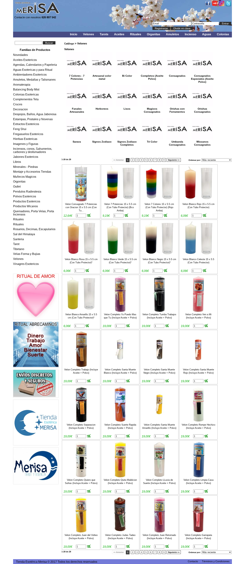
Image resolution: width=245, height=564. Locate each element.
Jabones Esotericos (25, 156)
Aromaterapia (21, 84)
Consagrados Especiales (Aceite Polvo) (202, 79)
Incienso (190, 34)
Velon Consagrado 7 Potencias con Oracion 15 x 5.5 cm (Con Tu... (81, 207)
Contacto (193, 561)
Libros (17, 161)
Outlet (17, 186)
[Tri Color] (152, 138)
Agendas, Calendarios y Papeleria (35, 64)
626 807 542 (49, 17)
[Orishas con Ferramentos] (177, 105)
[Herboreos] (102, 105)
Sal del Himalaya (24, 234)
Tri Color (152, 141)
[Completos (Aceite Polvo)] (152, 72)
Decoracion (20, 109)
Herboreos (102, 108)
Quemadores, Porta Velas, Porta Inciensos (33, 213)
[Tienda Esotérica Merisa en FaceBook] (207, 5)
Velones (88, 34)
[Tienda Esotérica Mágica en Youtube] (214, 4)
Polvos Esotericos (24, 196)
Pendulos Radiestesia (27, 191)
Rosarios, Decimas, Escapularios (34, 229)
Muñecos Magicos (24, 176)
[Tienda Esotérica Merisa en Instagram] (221, 5)
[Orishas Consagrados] (202, 105)
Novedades (20, 54)
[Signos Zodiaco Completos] (127, 138)
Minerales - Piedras (25, 166)
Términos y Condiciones (215, 561)
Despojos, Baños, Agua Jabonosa (34, 114)
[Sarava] (77, 138)
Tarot (16, 244)
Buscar (49, 42)
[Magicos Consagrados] (152, 105)
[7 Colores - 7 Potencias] (77, 72)
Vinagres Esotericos (26, 263)
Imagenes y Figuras (25, 143)
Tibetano (18, 249)
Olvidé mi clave (181, 28)
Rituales (135, 34)
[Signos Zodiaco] (102, 138)
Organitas (153, 34)
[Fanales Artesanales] (77, 105)
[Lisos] (127, 105)
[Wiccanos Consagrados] (202, 138)
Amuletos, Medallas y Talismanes (34, 79)
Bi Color (127, 76)
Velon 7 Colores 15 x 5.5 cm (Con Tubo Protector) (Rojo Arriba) (159, 207)
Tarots (104, 34)
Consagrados (177, 76)
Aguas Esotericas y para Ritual (32, 69)
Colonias (223, 34)
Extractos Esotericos (26, 124)
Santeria (18, 239)
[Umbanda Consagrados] (177, 138)
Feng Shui (19, 129)
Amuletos (172, 34)
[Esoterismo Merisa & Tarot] (35, 465)
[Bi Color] (127, 72)
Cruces (17, 104)
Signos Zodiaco (102, 141)
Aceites (119, 34)
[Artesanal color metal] (102, 72)
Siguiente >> (174, 160)
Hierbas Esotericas (25, 138)
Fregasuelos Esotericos (28, 134)
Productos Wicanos (25, 206)
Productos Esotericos (26, 201)
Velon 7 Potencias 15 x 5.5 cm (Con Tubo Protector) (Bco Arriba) (120, 207)
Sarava (77, 141)
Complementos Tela (26, 99)
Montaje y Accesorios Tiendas (32, 171)
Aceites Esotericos (25, 59)
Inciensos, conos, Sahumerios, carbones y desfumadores (32, 150)
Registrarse (161, 28)
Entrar (225, 23)
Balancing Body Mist (26, 89)
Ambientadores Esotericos (30, 74)
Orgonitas (19, 181)
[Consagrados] (177, 72)
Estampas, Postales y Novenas (33, 119)
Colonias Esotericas (26, 94)
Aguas (206, 34)
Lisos (127, 108)
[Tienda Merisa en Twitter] (228, 5)
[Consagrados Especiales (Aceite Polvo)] (202, 72)
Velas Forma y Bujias (26, 253)
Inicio (73, 34)
